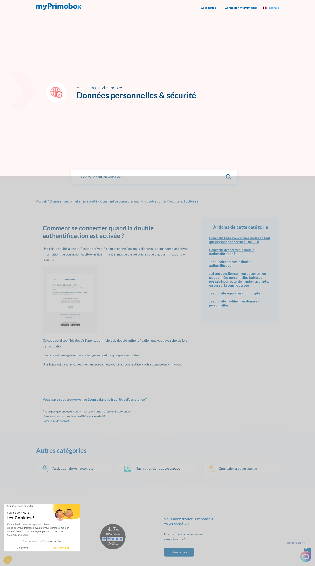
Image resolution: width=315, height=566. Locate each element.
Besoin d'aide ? (296, 542)
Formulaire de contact (56, 420)
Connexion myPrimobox (241, 7)
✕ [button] (309, 540)
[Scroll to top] (307, 551)
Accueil (41, 201)
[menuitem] (210, 7)
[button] (7, 559)
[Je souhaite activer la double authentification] (240, 263)
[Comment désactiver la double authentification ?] (240, 252)
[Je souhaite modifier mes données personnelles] (240, 303)
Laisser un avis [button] (178, 552)
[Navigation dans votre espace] (154, 469)
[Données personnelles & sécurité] (71, 469)
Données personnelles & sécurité (73, 201)
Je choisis (22, 547)
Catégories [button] (208, 7)
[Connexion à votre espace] (237, 469)
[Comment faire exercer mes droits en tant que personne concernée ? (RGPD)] (240, 240)
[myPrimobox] (58, 6)
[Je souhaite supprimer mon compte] (240, 293)
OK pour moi (61, 547)
